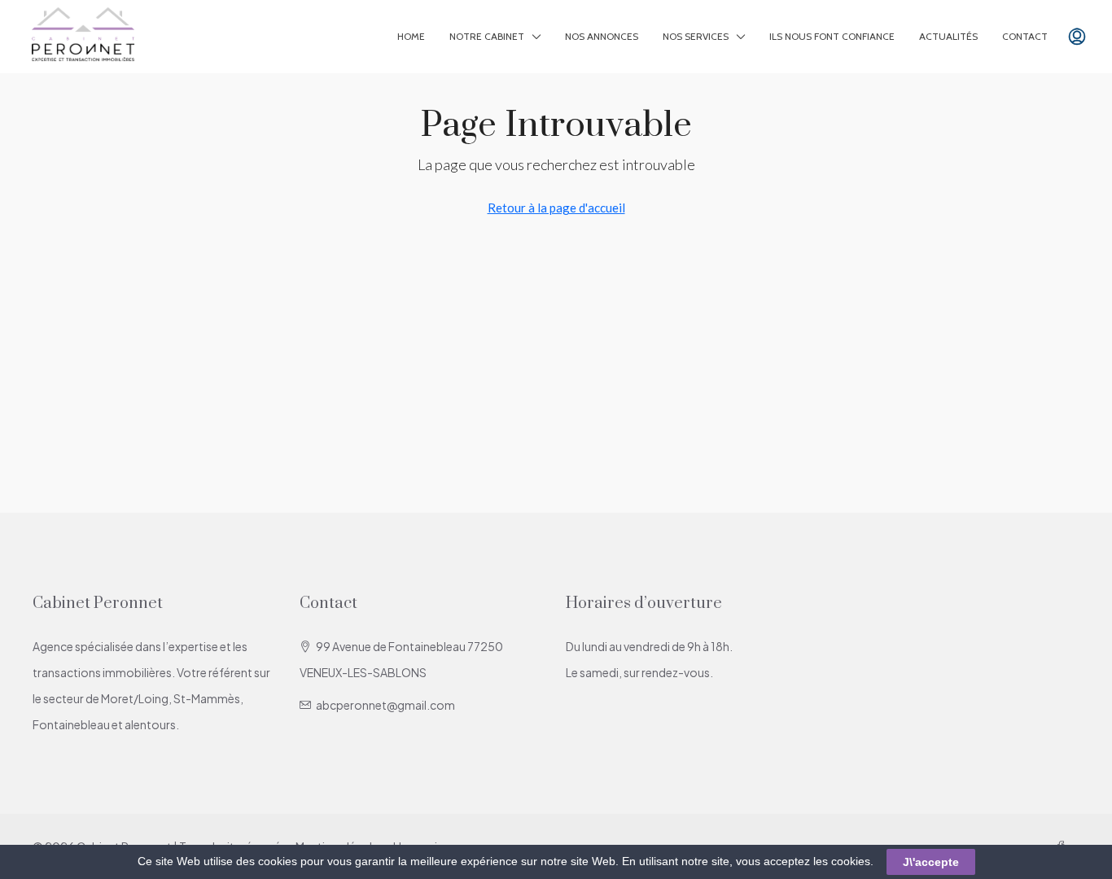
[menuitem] (1077, 37)
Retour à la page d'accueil (556, 207)
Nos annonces (601, 36)
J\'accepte (931, 861)
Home (411, 36)
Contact (1025, 36)
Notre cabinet (486, 36)
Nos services (696, 36)
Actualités (948, 36)
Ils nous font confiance (832, 36)
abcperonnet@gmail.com (385, 705)
